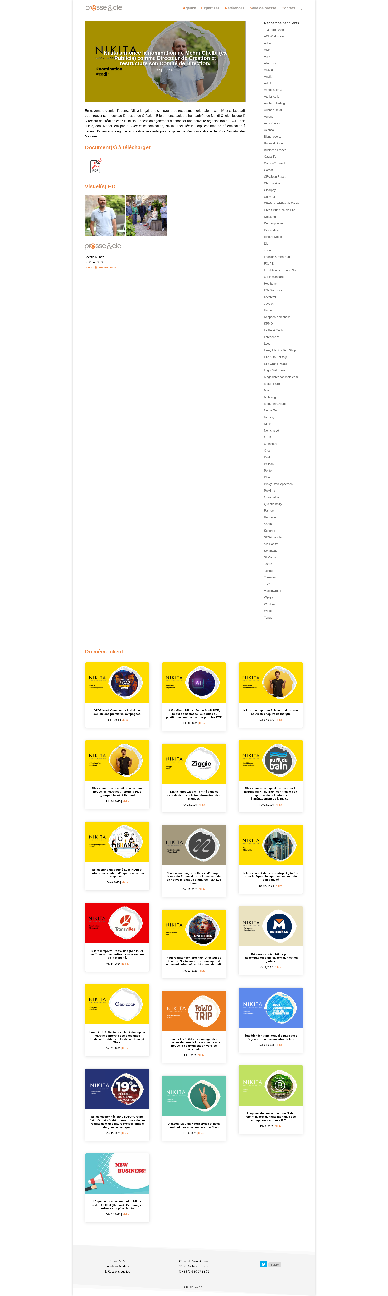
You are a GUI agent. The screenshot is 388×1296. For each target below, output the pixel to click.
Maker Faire (272, 383)
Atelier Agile (271, 96)
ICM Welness (273, 290)
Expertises (210, 8)
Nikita (267, 423)
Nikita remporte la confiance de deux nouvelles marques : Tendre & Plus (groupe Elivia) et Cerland (117, 792)
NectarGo (270, 410)
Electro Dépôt (273, 236)
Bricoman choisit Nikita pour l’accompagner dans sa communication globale (271, 958)
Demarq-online (273, 223)
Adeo (267, 43)
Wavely (269, 597)
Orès (267, 450)
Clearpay (270, 190)
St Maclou (270, 557)
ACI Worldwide (274, 36)
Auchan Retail (273, 110)
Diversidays (272, 230)
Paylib (268, 457)
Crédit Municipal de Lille (279, 210)
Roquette (270, 517)
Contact (288, 8)
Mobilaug (270, 397)
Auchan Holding (274, 103)
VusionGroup (272, 590)
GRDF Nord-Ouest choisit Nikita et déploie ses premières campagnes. (117, 712)
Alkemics (270, 63)
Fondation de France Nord (281, 270)
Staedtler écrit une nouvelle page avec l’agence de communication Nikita (270, 1037)
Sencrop (269, 530)
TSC (267, 584)
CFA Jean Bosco (275, 176)
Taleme (268, 570)
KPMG (268, 323)
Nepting (269, 417)
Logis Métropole (274, 370)
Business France (275, 150)
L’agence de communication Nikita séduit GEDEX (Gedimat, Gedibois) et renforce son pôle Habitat (117, 1205)
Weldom (269, 604)
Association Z (273, 89)
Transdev (270, 577)
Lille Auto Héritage (276, 357)
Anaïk (268, 76)
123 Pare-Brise (274, 29)
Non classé (271, 430)
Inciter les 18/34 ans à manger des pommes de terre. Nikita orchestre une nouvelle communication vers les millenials (194, 1044)
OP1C (268, 437)
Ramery (269, 510)
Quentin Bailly (273, 504)
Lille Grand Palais (275, 363)
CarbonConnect (274, 163)
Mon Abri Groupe (275, 403)
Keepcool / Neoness (277, 317)
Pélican (269, 464)
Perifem (269, 470)
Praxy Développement (278, 484)
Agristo (268, 56)
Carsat (268, 170)
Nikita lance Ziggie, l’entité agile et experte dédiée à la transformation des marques (193, 795)
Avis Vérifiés (272, 123)
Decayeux (270, 216)
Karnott (268, 310)
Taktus (268, 564)
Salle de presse (263, 8)
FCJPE (269, 263)
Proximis (270, 490)
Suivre (275, 1264)
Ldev (267, 343)
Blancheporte (272, 136)
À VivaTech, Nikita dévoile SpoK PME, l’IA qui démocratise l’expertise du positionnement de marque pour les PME (194, 714)
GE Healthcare (274, 277)
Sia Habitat (271, 544)
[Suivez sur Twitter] (263, 1264)
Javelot (268, 303)
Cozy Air (269, 196)
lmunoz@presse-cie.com (101, 267)
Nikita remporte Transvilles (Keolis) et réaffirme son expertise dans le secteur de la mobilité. (117, 954)
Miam (267, 390)
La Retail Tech (273, 330)
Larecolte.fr (271, 337)
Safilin (268, 524)
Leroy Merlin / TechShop (280, 350)
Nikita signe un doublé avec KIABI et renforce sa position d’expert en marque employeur (117, 873)
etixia (267, 250)
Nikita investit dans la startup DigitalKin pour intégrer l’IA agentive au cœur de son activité (270, 876)
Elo (266, 243)
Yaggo (268, 617)
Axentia (269, 130)
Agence (189, 8)
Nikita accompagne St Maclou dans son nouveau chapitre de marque (270, 712)
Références (235, 8)
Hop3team (271, 283)
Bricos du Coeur (274, 143)
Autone (268, 116)
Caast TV (270, 156)
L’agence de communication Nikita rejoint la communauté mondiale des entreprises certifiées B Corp (271, 1117)
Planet (268, 477)
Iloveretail (270, 297)
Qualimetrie (271, 497)
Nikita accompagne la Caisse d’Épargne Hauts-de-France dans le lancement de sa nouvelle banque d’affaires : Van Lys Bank (194, 878)
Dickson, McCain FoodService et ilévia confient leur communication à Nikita (194, 1125)
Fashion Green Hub (277, 256)
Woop (268, 610)
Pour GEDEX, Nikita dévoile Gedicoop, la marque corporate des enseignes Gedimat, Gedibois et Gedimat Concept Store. (117, 1037)
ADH (267, 49)
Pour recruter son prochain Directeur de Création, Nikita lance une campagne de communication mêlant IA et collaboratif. (194, 961)
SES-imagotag (273, 537)
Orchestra (270, 443)
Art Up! (268, 83)
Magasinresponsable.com (281, 377)
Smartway (270, 550)
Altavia (268, 69)
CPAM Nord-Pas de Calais (281, 203)
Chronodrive (272, 183)
